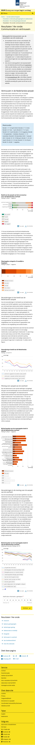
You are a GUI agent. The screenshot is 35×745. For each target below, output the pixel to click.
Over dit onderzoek (9, 644)
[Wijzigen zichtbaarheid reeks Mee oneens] (6, 478)
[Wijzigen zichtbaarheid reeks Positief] (5, 216)
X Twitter (10, 729)
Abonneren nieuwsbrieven (8, 724)
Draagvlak (6, 634)
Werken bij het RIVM (7, 675)
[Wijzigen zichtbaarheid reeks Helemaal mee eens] (7, 471)
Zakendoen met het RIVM (8, 683)
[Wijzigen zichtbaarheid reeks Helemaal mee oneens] (8, 480)
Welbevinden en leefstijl (10, 630)
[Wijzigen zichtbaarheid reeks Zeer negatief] (6, 224)
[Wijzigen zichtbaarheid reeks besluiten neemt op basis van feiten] (11, 579)
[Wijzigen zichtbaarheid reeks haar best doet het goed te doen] (10, 577)
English (3, 714)
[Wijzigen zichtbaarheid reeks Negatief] (5, 221)
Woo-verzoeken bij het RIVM (9, 680)
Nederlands (4, 716)
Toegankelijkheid (6, 698)
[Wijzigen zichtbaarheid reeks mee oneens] (6, 288)
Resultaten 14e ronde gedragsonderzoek (14, 21)
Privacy (3, 696)
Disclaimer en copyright (7, 701)
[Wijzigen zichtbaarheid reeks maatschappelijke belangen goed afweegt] (12, 574)
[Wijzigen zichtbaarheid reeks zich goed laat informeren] (9, 567)
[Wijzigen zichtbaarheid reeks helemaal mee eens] (7, 280)
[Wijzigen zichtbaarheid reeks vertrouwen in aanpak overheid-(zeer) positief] (13, 376)
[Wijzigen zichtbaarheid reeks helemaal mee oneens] (8, 290)
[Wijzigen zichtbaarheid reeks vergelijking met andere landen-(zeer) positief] (13, 378)
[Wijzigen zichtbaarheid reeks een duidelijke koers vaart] (9, 586)
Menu (5, 13)
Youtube (10, 737)
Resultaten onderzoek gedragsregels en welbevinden (18, 19)
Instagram (10, 739)
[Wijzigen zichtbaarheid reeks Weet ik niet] (6, 483)
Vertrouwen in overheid (10, 637)
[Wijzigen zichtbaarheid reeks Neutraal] (5, 219)
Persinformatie (5, 673)
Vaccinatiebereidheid (10, 640)
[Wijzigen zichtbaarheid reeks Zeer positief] (6, 214)
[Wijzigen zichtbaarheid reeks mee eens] (5, 283)
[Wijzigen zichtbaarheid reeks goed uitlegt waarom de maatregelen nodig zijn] (13, 584)
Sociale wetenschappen (13, 17)
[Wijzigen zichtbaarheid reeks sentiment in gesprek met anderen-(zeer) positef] (14, 373)
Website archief (5, 706)
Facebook (10, 732)
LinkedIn (10, 734)
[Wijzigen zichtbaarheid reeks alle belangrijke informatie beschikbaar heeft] (13, 570)
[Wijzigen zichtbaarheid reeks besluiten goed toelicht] (8, 581)
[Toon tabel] (20, 226)
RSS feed (3, 727)
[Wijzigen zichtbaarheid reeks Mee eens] (5, 473)
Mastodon (10, 741)
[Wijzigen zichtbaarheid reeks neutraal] (5, 285)
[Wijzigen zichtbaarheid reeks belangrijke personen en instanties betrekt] (12, 572)
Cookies (3, 693)
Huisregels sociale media (8, 685)
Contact (3, 670)
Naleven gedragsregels (10, 624)
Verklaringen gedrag (9, 627)
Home (3, 17)
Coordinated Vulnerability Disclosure (11, 703)
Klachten (3, 678)
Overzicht (6, 620)
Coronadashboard (13, 77)
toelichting (28, 65)
